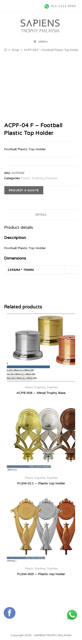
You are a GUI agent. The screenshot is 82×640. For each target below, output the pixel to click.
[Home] (5, 50)
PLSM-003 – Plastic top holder (41, 574)
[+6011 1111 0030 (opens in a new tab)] (72, 615)
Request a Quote (24, 190)
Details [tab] (41, 215)
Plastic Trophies (32, 178)
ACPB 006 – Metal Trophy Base (41, 393)
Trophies (51, 178)
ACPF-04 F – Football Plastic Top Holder (51, 50)
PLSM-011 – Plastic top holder (41, 483)
